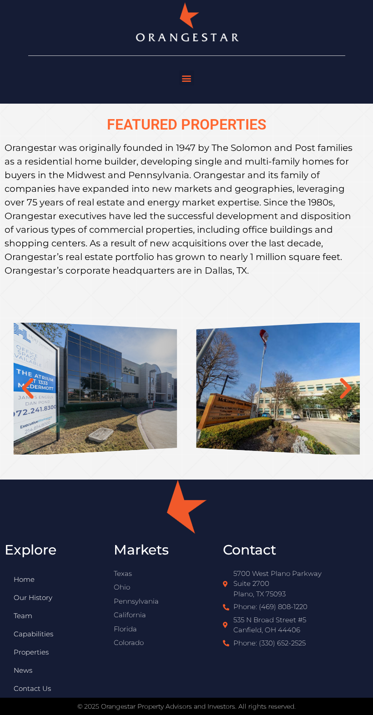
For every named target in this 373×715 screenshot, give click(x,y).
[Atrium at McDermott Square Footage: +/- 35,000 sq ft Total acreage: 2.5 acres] (94, 388)
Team (23, 615)
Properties (31, 652)
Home (24, 579)
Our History (33, 597)
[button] (186, 77)
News (23, 670)
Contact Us (32, 688)
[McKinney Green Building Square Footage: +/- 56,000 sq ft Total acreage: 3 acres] (278, 388)
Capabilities (33, 634)
